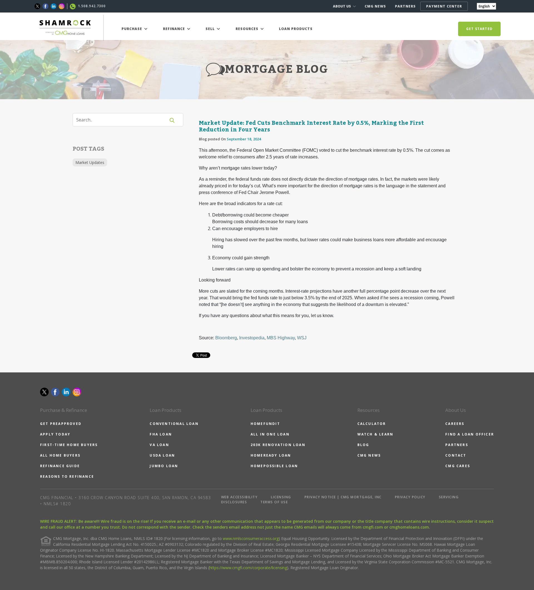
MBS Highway (281, 337)
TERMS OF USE (274, 502)
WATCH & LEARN (375, 434)
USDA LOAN (162, 455)
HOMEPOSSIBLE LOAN (274, 466)
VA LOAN (159, 444)
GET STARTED (479, 28)
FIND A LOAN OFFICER (469, 434)
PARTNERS (405, 6)
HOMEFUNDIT (265, 423)
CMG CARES (457, 466)
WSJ (301, 337)
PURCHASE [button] (132, 28)
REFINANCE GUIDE (60, 466)
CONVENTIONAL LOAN (174, 423)
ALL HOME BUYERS (60, 455)
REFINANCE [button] (174, 28)
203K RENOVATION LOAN (278, 444)
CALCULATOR (371, 423)
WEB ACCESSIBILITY (239, 497)
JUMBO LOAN (164, 466)
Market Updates (89, 162)
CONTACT (455, 455)
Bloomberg (226, 337)
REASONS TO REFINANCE (67, 476)
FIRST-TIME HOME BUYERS (69, 444)
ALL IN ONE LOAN (270, 434)
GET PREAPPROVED (60, 423)
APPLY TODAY (55, 434)
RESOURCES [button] (247, 28)
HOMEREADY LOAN (271, 455)
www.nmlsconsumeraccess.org (251, 538)
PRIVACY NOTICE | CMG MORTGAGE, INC (343, 497)
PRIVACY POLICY (410, 497)
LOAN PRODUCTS (296, 28)
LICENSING (281, 497)
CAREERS (454, 423)
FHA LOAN (161, 434)
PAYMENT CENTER (444, 6)
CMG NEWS (375, 6)
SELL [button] (211, 28)
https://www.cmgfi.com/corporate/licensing (248, 567)
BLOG (363, 444)
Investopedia (251, 337)
